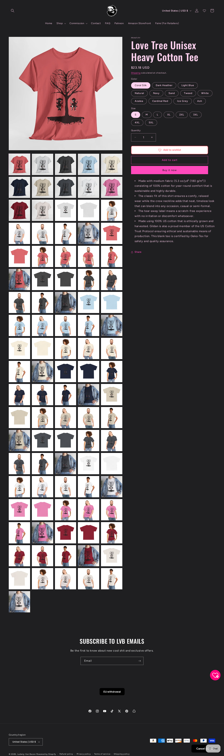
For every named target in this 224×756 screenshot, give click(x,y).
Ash (199, 101)
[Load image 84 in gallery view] (88, 532)
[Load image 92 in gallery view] (42, 578)
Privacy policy (84, 754)
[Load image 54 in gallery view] (88, 394)
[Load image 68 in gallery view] (65, 463)
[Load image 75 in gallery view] (111, 486)
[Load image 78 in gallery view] (65, 509)
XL (168, 114)
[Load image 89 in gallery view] (88, 555)
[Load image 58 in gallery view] (65, 417)
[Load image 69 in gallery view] (88, 463)
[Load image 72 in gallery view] (42, 486)
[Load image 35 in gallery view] (111, 302)
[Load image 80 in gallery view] (111, 509)
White (205, 93)
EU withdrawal (112, 691)
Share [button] (138, 251)
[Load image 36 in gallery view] (19, 325)
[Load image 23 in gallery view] (65, 256)
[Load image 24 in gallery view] (88, 256)
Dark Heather (164, 85)
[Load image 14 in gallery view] (88, 210)
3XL (195, 114)
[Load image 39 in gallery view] (88, 325)
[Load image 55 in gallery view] (111, 394)
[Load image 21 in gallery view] (19, 256)
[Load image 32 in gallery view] (42, 302)
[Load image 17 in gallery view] (42, 233)
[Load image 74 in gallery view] (88, 486)
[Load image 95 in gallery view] (111, 578)
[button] (12, 10)
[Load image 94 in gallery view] (88, 578)
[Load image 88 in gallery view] (65, 555)
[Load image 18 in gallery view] (65, 233)
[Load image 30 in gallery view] (111, 279)
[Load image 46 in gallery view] (19, 371)
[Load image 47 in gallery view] (42, 371)
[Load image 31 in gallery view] (19, 302)
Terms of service (102, 754)
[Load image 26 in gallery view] (19, 279)
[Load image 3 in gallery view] (65, 164)
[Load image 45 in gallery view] (111, 348)
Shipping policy (122, 754)
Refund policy (66, 754)
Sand (172, 93)
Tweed (188, 93)
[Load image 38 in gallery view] (65, 325)
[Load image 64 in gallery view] (88, 440)
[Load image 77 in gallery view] (42, 509)
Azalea (139, 101)
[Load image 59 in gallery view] (88, 417)
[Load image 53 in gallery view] (65, 394)
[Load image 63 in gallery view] (65, 440)
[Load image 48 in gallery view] (65, 371)
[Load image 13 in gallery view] (65, 210)
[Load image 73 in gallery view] (65, 486)
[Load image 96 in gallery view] (19, 601)
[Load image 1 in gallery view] (19, 164)
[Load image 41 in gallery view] (19, 348)
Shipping (136, 73)
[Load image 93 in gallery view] (65, 578)
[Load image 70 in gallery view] (111, 463)
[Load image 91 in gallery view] (19, 578)
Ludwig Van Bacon (26, 754)
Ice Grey (182, 101)
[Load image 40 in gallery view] (111, 325)
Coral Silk (141, 85)
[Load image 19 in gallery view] (88, 233)
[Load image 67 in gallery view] (42, 463)
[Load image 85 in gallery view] (111, 532)
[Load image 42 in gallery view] (42, 348)
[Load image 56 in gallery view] (19, 417)
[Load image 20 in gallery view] (111, 233)
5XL (151, 122)
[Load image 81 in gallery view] (19, 532)
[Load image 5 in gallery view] (111, 164)
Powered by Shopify (46, 754)
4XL (137, 122)
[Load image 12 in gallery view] (42, 210)
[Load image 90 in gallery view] (111, 555)
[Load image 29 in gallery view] (88, 279)
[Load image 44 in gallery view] (88, 348)
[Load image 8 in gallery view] (65, 187)
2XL (181, 114)
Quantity (136, 130)
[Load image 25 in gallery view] (111, 256)
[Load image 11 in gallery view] (19, 210)
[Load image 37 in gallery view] (42, 325)
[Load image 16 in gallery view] (19, 233)
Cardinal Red (160, 101)
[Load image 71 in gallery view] (19, 486)
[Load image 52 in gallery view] (42, 394)
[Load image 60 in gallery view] (111, 417)
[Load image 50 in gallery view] (111, 371)
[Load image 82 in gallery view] (42, 532)
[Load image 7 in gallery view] (42, 187)
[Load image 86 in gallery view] (19, 555)
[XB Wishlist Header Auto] (204, 10)
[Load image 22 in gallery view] (42, 256)
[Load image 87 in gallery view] (42, 555)
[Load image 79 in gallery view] (88, 509)
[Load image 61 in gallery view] (19, 440)
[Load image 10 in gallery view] (111, 187)
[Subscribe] (139, 661)
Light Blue (187, 85)
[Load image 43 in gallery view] (65, 348)
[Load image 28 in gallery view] (65, 279)
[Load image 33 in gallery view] (65, 302)
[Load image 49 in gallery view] (88, 371)
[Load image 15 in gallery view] (111, 210)
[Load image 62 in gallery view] (42, 440)
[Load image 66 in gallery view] (19, 463)
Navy (156, 93)
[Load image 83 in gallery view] (65, 532)
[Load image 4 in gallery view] (88, 164)
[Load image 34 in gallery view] (88, 302)
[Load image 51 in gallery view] (19, 394)
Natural (139, 93)
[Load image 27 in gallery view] (42, 279)
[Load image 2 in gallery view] (42, 164)
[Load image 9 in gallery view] (88, 187)
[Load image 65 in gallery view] (111, 440)
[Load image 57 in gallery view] (42, 417)
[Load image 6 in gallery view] (19, 187)
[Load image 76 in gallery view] (19, 509)
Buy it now (169, 170)
